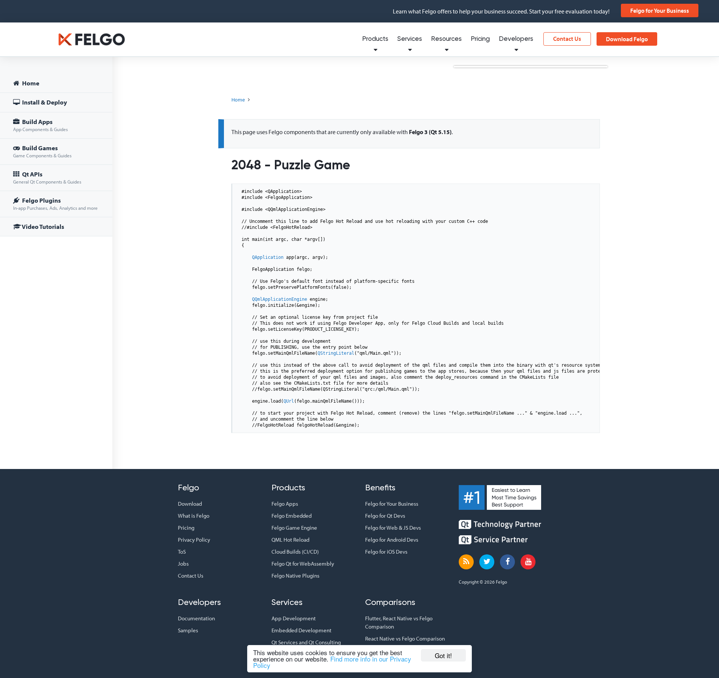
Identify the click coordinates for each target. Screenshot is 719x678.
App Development (293, 618)
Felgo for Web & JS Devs (393, 527)
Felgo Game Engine (294, 527)
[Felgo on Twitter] (486, 561)
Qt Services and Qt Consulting (306, 642)
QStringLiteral (336, 353)
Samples (188, 630)
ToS (182, 551)
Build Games (42, 151)
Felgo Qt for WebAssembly (302, 563)
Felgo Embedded (291, 515)
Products (375, 39)
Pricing (480, 39)
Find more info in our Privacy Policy (332, 662)
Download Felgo (627, 39)
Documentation (196, 618)
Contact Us (567, 38)
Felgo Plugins (55, 203)
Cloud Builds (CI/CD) (295, 551)
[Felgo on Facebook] (507, 561)
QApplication (267, 257)
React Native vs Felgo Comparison (405, 638)
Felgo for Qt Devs (385, 515)
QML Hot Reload (290, 539)
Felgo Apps (284, 503)
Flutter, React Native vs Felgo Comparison (399, 622)
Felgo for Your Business (659, 10)
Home (30, 83)
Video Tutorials (42, 226)
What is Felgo (193, 515)
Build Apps (40, 125)
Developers (516, 39)
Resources (446, 39)
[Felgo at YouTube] (528, 561)
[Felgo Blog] (466, 561)
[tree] (56, 156)
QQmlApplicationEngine (279, 299)
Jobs (183, 563)
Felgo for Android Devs (391, 539)
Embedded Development (301, 630)
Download (190, 503)
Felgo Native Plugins (295, 575)
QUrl (288, 401)
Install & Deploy (44, 102)
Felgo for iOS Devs (386, 551)
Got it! (443, 655)
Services (409, 39)
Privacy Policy (194, 539)
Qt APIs (47, 177)
